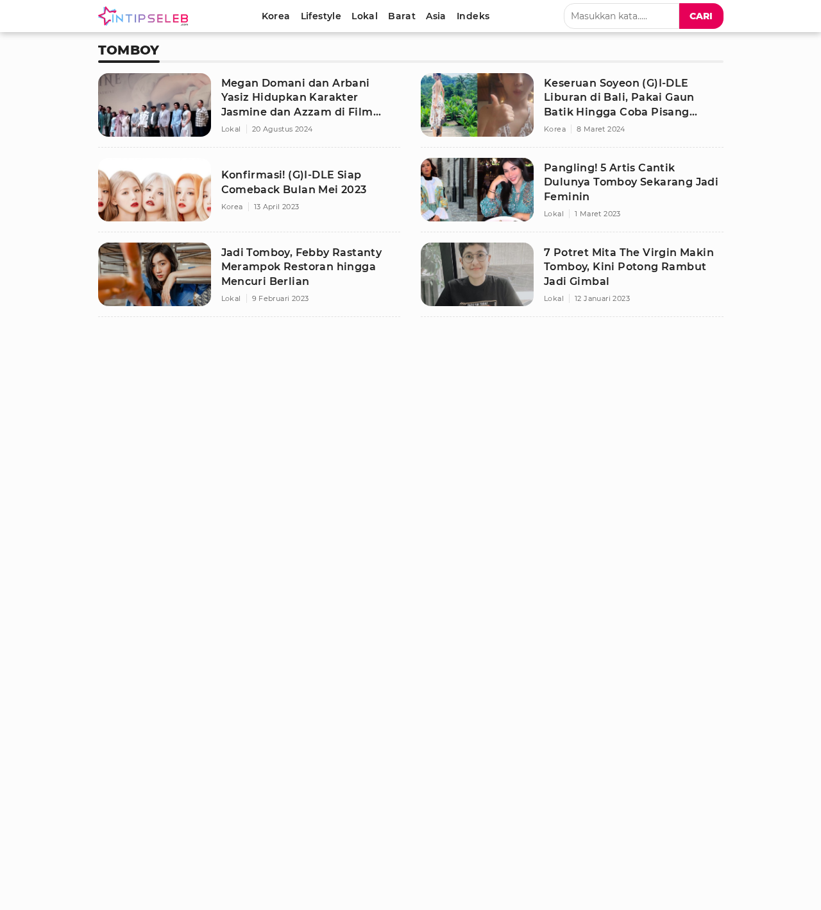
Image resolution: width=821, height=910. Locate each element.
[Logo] (145, 16)
